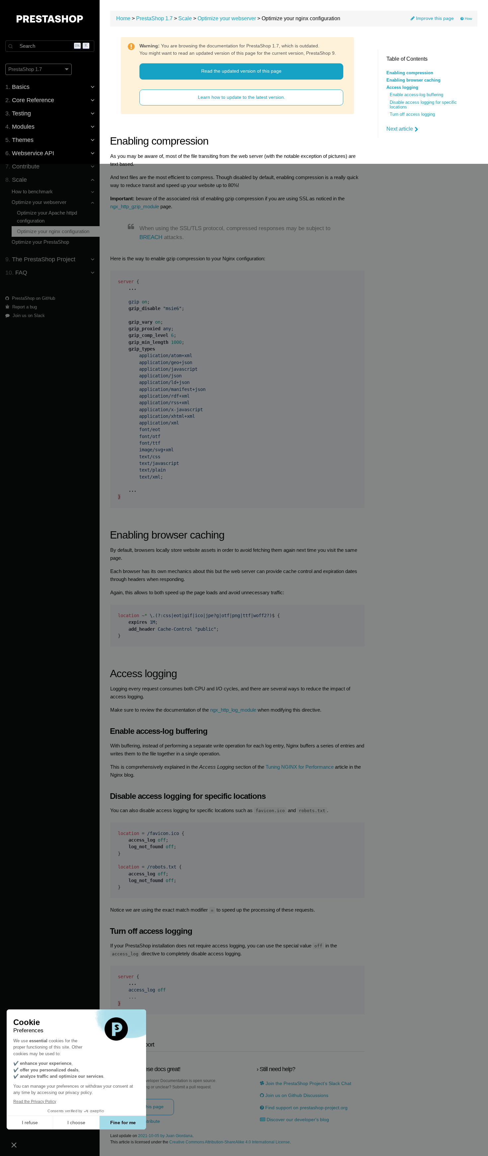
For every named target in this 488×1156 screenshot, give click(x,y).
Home (123, 18)
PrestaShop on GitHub (33, 298)
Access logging (402, 87)
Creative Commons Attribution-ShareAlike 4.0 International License (229, 1142)
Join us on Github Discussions (296, 1095)
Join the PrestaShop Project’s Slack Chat (307, 1083)
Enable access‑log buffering (416, 95)
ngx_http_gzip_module (134, 206)
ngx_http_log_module (233, 710)
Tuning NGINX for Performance (300, 767)
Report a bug (24, 306)
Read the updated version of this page (241, 71)
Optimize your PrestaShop (40, 242)
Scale (185, 18)
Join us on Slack (28, 315)
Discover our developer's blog (297, 1119)
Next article (399, 129)
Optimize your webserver (227, 18)
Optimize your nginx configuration (53, 231)
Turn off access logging (412, 114)
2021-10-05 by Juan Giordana (165, 1136)
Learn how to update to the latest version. (241, 97)
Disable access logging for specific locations (423, 104)
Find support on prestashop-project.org (306, 1107)
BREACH (150, 237)
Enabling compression (409, 73)
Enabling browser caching (413, 80)
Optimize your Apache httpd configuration (47, 217)
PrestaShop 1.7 (154, 18)
